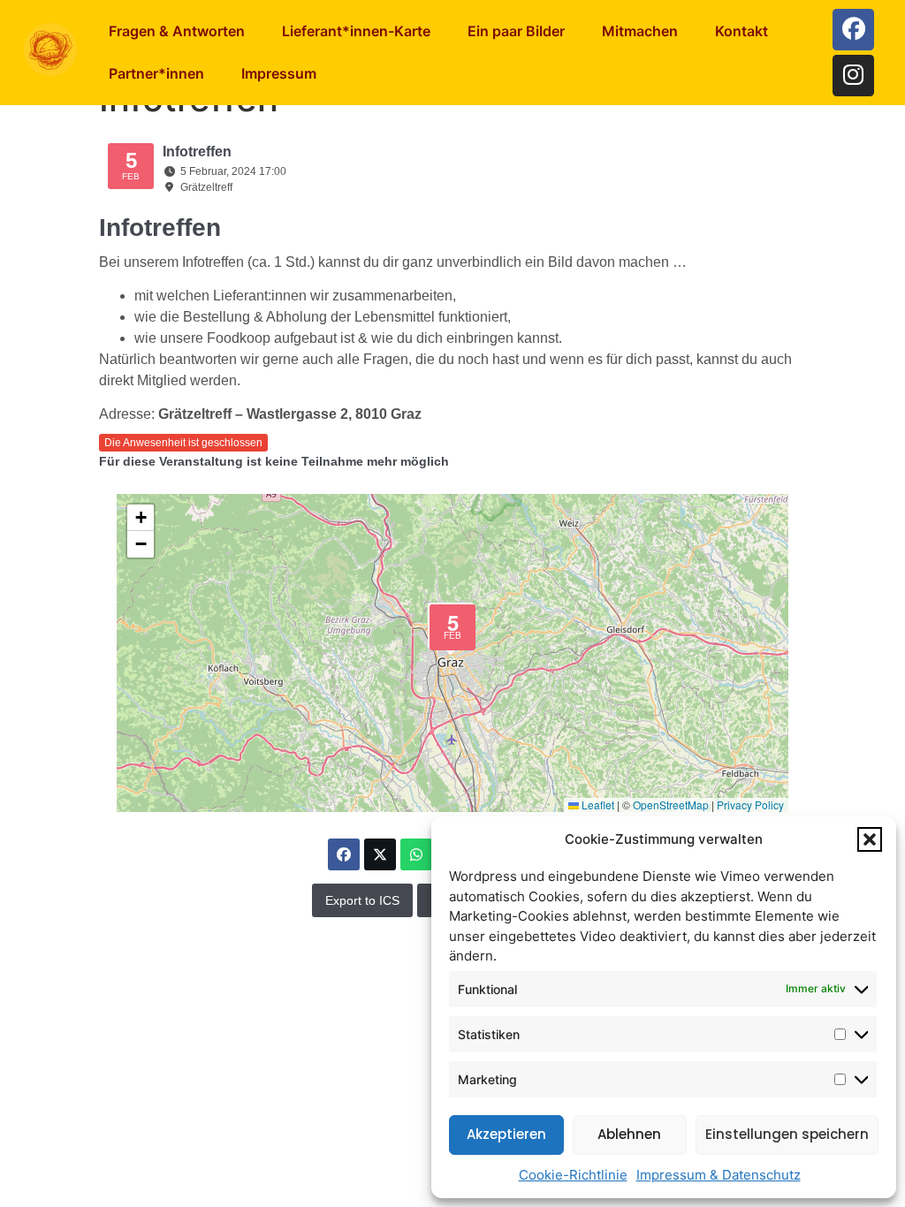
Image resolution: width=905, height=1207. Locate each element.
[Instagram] (853, 75)
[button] (869, 839)
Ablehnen (629, 1134)
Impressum (278, 73)
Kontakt (741, 31)
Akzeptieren (506, 1134)
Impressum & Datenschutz (718, 1174)
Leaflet (596, 804)
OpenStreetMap (671, 804)
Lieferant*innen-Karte (356, 31)
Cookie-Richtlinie (573, 1174)
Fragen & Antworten (177, 31)
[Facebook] (853, 29)
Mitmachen (640, 31)
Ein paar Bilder (516, 31)
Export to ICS (362, 900)
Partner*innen (156, 73)
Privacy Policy (750, 804)
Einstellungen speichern (787, 1134)
